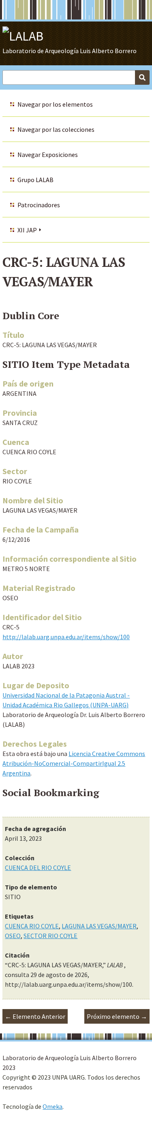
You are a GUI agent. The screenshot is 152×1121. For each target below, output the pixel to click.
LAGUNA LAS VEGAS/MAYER (99, 926)
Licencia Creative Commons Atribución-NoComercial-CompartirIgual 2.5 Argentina (73, 763)
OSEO (13, 936)
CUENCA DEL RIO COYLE (38, 867)
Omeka (52, 1106)
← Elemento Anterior (35, 1016)
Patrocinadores (38, 205)
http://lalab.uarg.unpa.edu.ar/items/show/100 (66, 637)
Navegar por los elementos (55, 104)
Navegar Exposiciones (47, 154)
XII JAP (27, 230)
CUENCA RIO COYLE (32, 926)
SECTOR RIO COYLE (50, 936)
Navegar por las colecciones (55, 129)
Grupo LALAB (35, 180)
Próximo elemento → (117, 1016)
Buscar (142, 77)
